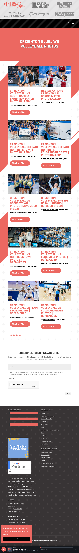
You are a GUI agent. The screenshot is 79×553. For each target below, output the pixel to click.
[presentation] (23, 385)
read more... (18, 112)
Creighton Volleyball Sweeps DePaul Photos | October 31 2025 (54, 202)
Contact (43, 422)
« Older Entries (15, 335)
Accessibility (44, 444)
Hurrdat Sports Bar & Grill (48, 466)
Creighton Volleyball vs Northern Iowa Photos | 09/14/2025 (20, 257)
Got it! (16, 539)
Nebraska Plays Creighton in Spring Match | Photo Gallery (52, 95)
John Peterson (49, 103)
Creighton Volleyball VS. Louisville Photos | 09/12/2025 (54, 255)
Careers (43, 436)
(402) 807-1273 (16, 512)
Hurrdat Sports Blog (46, 419)
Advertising (44, 424)
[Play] (3, 549)
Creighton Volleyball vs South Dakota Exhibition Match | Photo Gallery (23, 96)
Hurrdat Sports (49, 320)
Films (42, 427)
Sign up (68, 394)
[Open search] (68, 23)
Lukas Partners (45, 458)
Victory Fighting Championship (50, 430)
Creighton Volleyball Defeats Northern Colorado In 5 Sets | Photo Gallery (55, 150)
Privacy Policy (45, 438)
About (43, 413)
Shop (42, 433)
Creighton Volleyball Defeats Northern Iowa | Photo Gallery (24, 148)
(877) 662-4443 (17, 509)
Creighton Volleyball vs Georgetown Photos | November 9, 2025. (23, 203)
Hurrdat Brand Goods (47, 463)
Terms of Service (46, 441)
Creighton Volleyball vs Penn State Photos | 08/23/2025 (24, 309)
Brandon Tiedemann (19, 105)
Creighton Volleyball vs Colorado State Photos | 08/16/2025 (52, 311)
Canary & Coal (45, 460)
